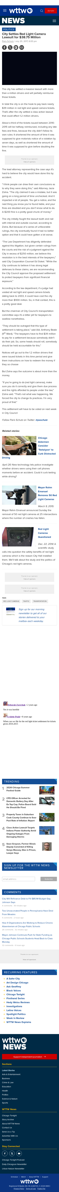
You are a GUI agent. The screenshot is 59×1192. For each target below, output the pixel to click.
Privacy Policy (19, 1189)
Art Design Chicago (17, 982)
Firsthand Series (15, 998)
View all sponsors (30, 162)
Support (45, 1177)
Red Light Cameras (11, 601)
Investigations (14, 1006)
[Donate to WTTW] (29, 1181)
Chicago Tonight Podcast (13, 1159)
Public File (41, 1189)
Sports (5, 1102)
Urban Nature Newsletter (13, 1168)
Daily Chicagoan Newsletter (14, 1164)
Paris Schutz (8, 41)
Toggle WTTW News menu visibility (55, 20)
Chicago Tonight (15, 994)
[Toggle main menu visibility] (5, 10)
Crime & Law (7, 1082)
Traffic (26, 601)
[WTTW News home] (13, 20)
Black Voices (13, 990)
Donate (50, 10)
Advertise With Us (10, 1135)
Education (6, 1086)
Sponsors (6, 1139)
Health (5, 1090)
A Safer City (13, 978)
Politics (8, 29)
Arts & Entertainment (11, 1074)
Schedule (14, 1177)
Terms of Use (31, 1189)
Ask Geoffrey (13, 986)
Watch (23, 1177)
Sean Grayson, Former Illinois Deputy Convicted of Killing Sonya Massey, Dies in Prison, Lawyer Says (21, 848)
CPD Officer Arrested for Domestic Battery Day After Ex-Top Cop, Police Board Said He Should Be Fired (21, 803)
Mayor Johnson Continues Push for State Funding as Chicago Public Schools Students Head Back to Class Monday (27, 938)
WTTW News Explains (19, 1022)
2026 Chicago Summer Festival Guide (18, 789)
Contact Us (7, 1127)
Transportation (40, 601)
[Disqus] (29, 663)
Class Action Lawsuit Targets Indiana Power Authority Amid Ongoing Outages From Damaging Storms (21, 832)
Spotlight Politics (16, 1014)
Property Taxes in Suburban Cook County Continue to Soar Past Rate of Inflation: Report (21, 817)
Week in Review (15, 1018)
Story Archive (8, 1119)
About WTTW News (11, 1123)
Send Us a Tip (8, 1131)
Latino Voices (13, 1010)
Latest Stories (8, 1070)
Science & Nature (9, 1098)
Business (6, 1078)
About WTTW (34, 1177)
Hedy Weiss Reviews (18, 1002)
